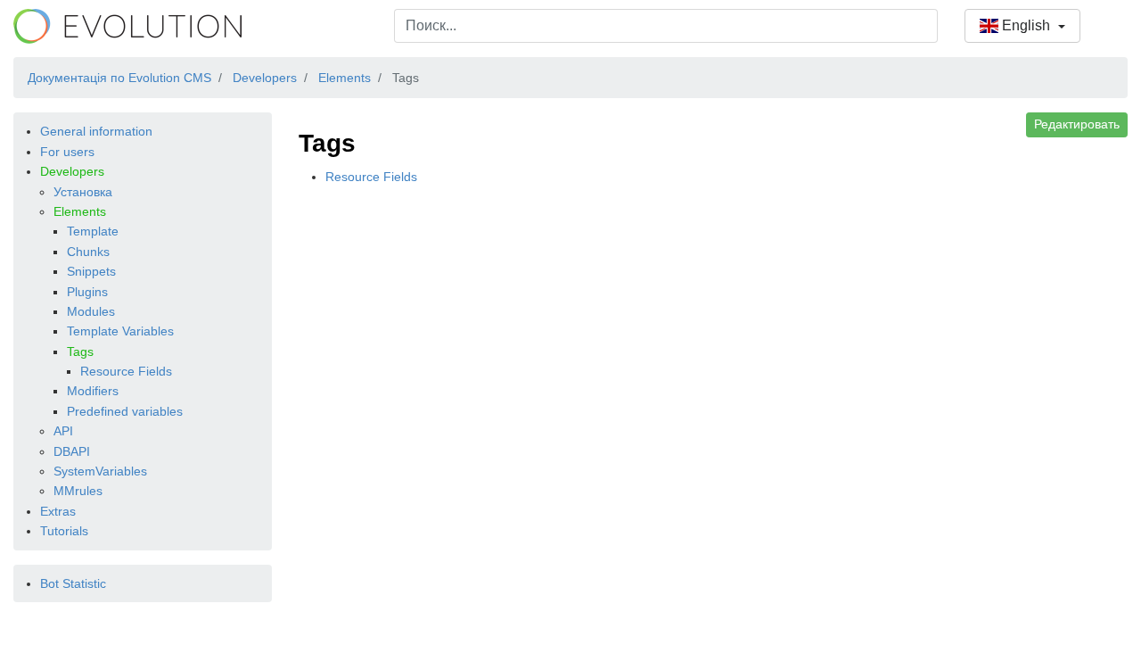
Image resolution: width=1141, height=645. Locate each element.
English (1026, 25)
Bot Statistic (73, 583)
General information (96, 131)
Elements (79, 211)
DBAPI (71, 451)
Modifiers (93, 391)
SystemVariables (100, 471)
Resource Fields (126, 371)
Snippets (91, 271)
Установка (82, 192)
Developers (72, 171)
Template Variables (120, 331)
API (63, 431)
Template (93, 231)
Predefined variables (125, 411)
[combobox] (666, 26)
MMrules (78, 491)
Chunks (88, 251)
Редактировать (1077, 124)
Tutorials (64, 531)
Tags (80, 351)
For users (67, 152)
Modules (91, 311)
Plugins (87, 292)
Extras (58, 511)
